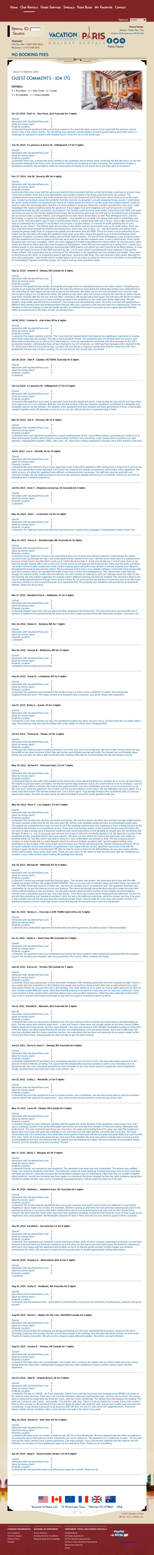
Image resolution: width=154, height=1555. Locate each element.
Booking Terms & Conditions (46, 1536)
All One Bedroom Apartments (77, 1539)
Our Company (14, 1533)
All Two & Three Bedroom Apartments (81, 1542)
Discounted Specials (73, 1545)
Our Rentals (29, 7)
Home (14, 7)
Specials (68, 7)
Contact (120, 7)
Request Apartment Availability (47, 1539)
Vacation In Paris (128, 1542)
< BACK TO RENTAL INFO (25, 72)
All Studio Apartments (74, 1536)
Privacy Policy (13, 1539)
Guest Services (50, 7)
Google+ (11, 1542)
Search (18, 33)
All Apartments (71, 1533)
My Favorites (103, 7)
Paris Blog (84, 7)
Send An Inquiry (14, 1536)
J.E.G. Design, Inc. (135, 1517)
